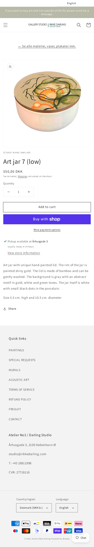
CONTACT (15, 419)
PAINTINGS (16, 350)
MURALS (14, 370)
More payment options (47, 229)
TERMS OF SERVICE (22, 390)
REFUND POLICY (20, 399)
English (64, 508)
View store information (24, 253)
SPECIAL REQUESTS (22, 360)
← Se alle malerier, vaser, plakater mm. (47, 46)
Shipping (22, 176)
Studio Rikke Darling (41, 538)
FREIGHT (15, 409)
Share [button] (12, 309)
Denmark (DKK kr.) (31, 508)
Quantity (8, 183)
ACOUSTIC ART (19, 380)
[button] (5, 25)
